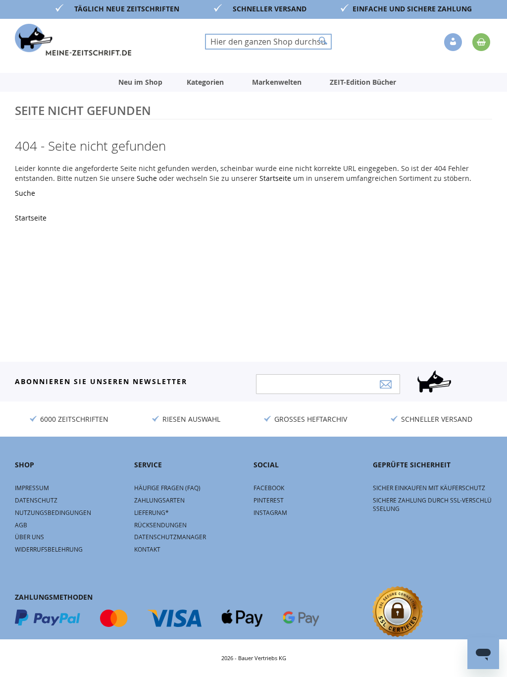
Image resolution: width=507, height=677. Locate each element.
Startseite (276, 178)
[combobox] (268, 42)
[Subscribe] (386, 384)
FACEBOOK (269, 488)
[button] (454, 43)
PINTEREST (269, 500)
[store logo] (73, 40)
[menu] (253, 82)
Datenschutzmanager (170, 537)
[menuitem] (140, 82)
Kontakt (147, 549)
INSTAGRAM (270, 512)
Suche (148, 178)
